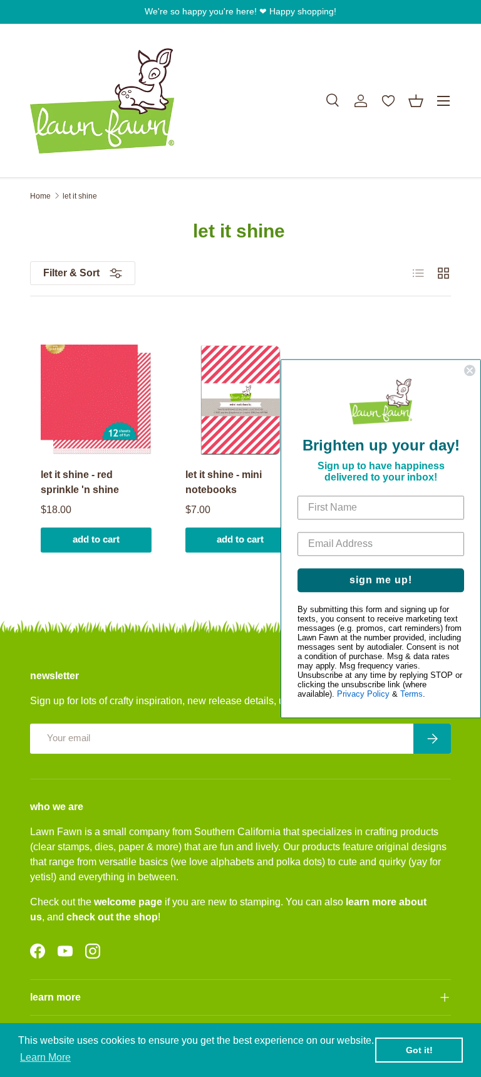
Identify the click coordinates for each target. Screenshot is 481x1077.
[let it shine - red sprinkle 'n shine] (96, 400)
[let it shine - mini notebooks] (240, 400)
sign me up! (380, 580)
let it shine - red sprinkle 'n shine (80, 482)
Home (40, 196)
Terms (411, 694)
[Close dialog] (469, 370)
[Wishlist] (388, 101)
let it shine (80, 196)
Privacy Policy (363, 694)
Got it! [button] (419, 1050)
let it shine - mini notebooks (223, 482)
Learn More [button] (45, 1057)
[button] (416, 101)
